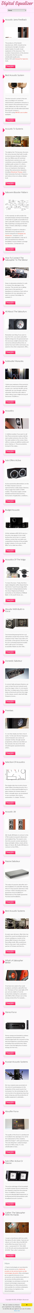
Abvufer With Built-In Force (14, 610)
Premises (9, 710)
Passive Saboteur (12, 861)
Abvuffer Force (12, 1111)
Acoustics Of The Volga (15, 559)
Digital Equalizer (17, 3)
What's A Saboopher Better (14, 961)
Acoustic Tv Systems (14, 128)
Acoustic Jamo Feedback (16, 19)
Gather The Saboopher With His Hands (15, 1213)
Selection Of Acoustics (15, 762)
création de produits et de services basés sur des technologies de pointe (16, 1271)
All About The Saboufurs (16, 311)
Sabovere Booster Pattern (16, 192)
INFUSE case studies (21, 112)
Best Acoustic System (14, 75)
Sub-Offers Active (13, 460)
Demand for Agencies (21, 59)
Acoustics (9, 410)
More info (17, 1310)
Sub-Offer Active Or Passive (14, 1162)
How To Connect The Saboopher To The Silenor (16, 258)
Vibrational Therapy (16, 172)
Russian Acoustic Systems (16, 1061)
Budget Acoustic (12, 510)
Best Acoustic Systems (15, 911)
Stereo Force (11, 1012)
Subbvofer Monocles (14, 361)
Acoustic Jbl (10, 811)
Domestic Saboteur (13, 660)
